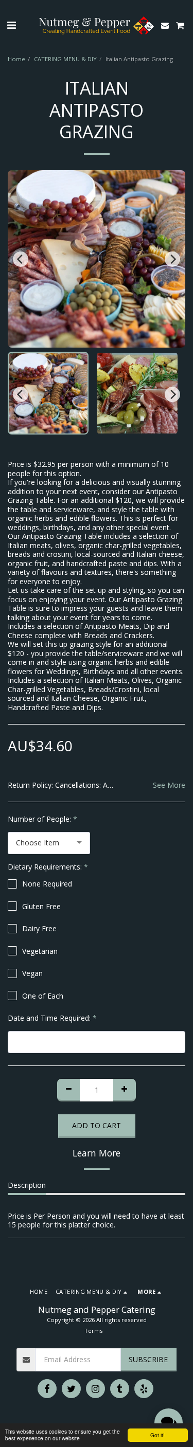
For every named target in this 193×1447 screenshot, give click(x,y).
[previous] (20, 259)
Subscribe (148, 1359)
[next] (172, 259)
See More (169, 785)
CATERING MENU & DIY (65, 59)
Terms (93, 1330)
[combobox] (49, 843)
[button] (11, 24)
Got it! (157, 1435)
